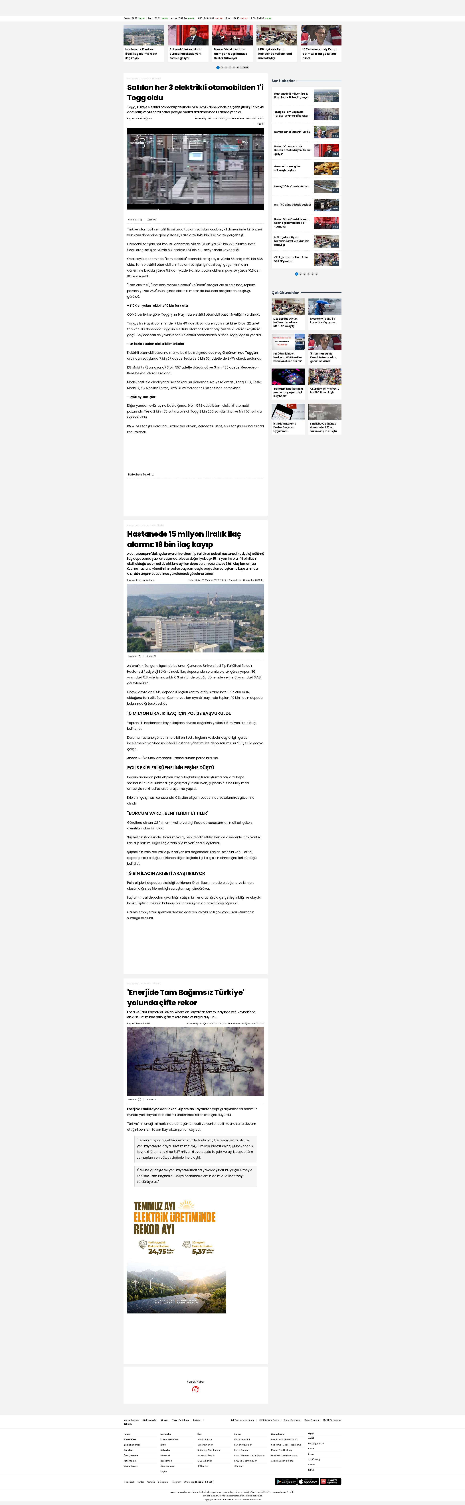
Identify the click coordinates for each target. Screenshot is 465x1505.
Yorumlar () (135, 219)
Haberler (145, 78)
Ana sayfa (132, 78)
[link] (306, 96)
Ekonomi (156, 78)
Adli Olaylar (158, 525)
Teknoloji (156, 983)
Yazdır (260, 123)
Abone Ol (151, 219)
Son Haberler (283, 81)
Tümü (244, 67)
